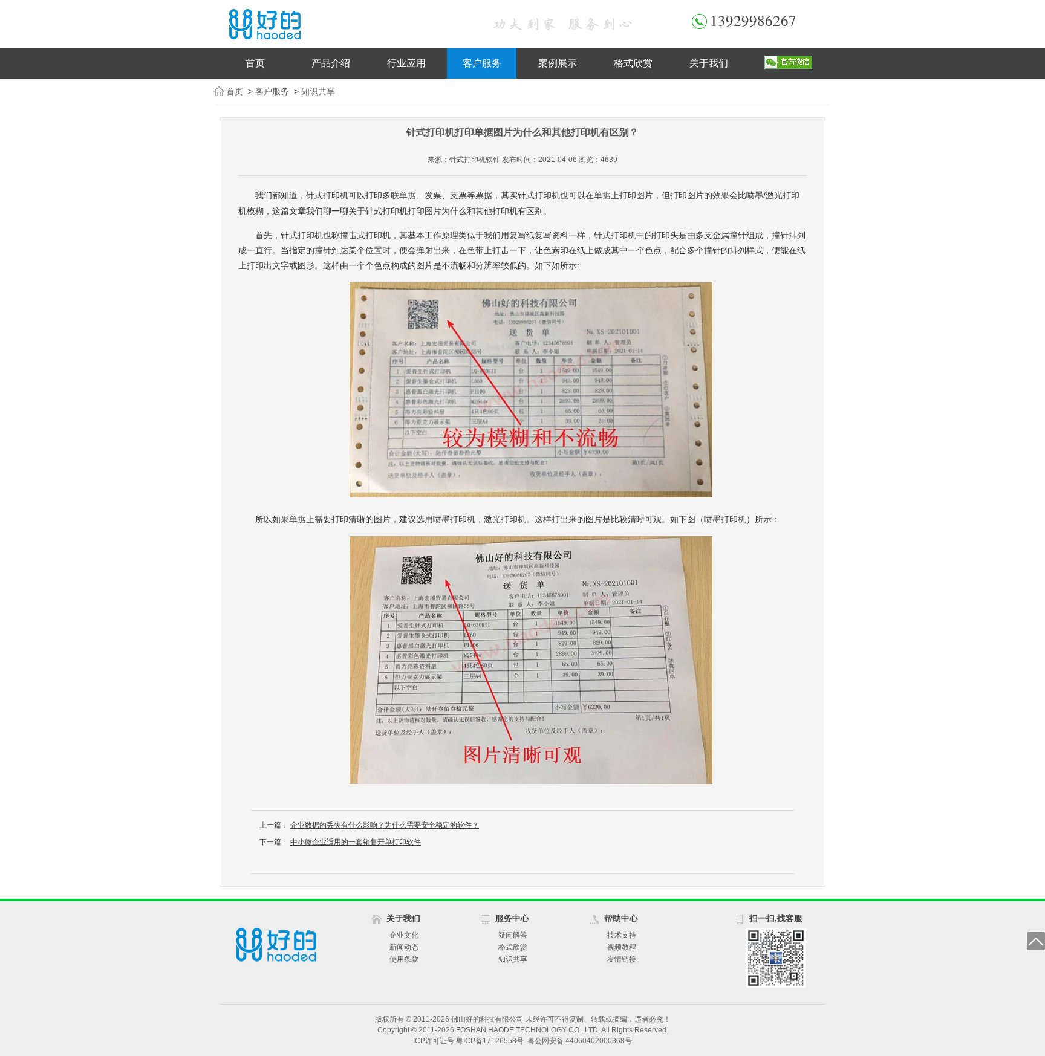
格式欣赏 (633, 63)
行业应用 (406, 63)
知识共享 (318, 91)
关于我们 (708, 63)
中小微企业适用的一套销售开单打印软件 (355, 842)
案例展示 (557, 63)
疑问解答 (512, 935)
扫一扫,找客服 (775, 918)
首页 (255, 63)
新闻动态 (403, 947)
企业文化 (403, 935)
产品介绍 (330, 63)
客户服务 (482, 63)
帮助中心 (621, 918)
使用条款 (403, 959)
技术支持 (621, 935)
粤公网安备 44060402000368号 (579, 1041)
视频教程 (621, 947)
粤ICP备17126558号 (490, 1041)
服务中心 (512, 918)
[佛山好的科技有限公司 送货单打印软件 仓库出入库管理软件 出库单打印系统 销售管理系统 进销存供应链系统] (341, 24)
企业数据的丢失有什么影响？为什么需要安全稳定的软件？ (384, 825)
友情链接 (621, 959)
